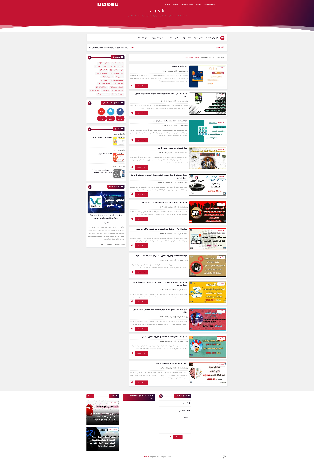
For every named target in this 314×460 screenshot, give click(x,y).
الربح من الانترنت (212, 38)
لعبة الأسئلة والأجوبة (179, 67)
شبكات (105, 90)
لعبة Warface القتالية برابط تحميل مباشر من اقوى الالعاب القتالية (162, 256)
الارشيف (175, 4)
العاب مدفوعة (101, 73)
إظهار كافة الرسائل (192, 58)
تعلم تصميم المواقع (195, 38)
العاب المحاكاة (117, 73)
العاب (103, 70)
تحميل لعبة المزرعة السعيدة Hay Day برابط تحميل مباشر (165, 337)
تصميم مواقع (107, 77)
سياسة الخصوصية (187, 4)
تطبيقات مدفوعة (116, 87)
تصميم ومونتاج (117, 80)
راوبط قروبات (117, 90)
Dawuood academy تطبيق (102, 138)
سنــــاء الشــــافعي (117, 244)
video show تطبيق (105, 154)
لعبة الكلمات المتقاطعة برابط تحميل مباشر (170, 121)
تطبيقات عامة (143, 38)
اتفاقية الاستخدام (209, 4)
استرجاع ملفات (117, 66)
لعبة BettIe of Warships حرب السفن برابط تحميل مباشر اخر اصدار (162, 229)
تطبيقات (118, 84)
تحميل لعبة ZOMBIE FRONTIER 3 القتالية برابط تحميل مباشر (164, 203)
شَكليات (146, 457)
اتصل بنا (167, 4)
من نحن (198, 4)
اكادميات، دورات (101, 66)
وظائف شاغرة (180, 38)
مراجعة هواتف (117, 94)
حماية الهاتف (101, 87)
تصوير (104, 80)
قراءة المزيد (141, 86)
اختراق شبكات (117, 63)
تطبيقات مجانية (104, 84)
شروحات (94, 90)
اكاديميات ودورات (157, 38)
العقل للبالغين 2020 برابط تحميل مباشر (172, 363)
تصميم (169, 38)
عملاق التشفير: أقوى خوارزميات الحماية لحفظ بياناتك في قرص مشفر (128, 48)
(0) (163, 71)
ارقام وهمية (103, 63)
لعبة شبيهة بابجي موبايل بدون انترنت (173, 148)
